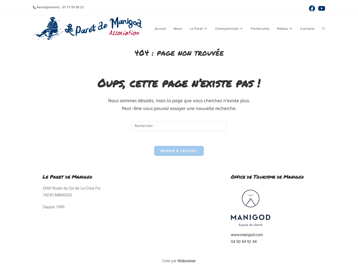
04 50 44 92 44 (244, 241)
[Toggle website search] (323, 28)
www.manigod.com (247, 234)
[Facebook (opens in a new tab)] (312, 8)
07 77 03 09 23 (73, 7)
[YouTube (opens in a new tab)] (321, 8)
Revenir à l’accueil (179, 151)
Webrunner (187, 261)
